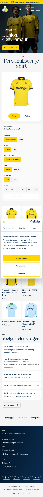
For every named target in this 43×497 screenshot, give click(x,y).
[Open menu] (38, 9)
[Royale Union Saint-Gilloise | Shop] (5, 9)
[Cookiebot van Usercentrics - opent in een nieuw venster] (30, 221)
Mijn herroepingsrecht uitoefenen (15, 454)
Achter (28, 116)
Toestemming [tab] (8, 228)
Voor (14, 116)
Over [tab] (35, 228)
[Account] (27, 9)
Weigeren (21, 273)
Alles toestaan (21, 258)
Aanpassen (20, 266)
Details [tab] (22, 228)
